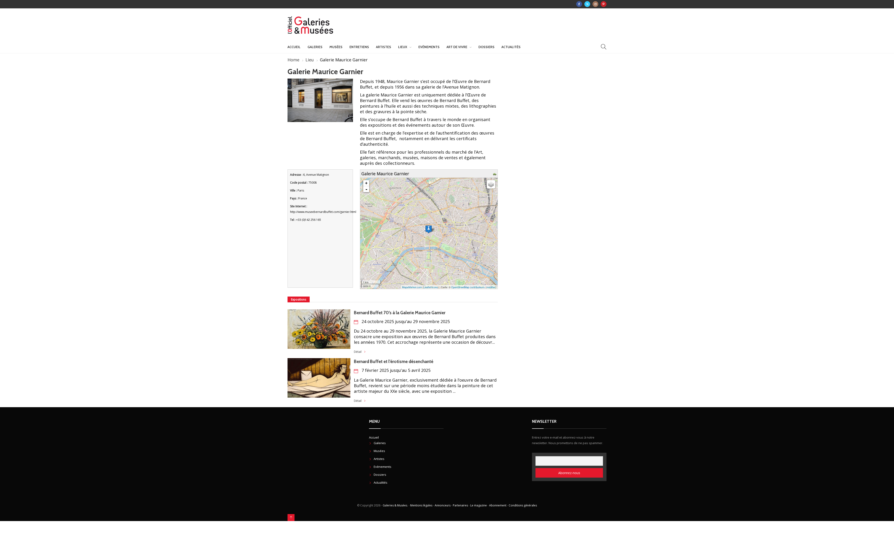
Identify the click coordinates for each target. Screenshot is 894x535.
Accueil (294, 47)
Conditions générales (523, 505)
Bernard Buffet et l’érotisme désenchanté (394, 361)
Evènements (429, 47)
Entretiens (359, 47)
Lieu (309, 60)
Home (293, 60)
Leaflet (427, 287)
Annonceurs (442, 505)
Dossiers (486, 47)
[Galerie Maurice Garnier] (428, 229)
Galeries (315, 47)
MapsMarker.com (412, 287)
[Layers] (491, 184)
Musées (335, 47)
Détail (358, 352)
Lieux (402, 47)
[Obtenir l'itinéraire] (495, 173)
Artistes (383, 47)
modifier (490, 287)
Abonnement (497, 505)
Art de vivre (457, 47)
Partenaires (460, 505)
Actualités (511, 47)
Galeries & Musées (395, 505)
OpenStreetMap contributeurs (468, 287)
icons (435, 287)
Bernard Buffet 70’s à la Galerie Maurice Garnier (400, 312)
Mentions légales (421, 505)
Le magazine (478, 505)
